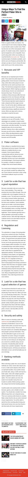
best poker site (15, 57)
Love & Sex (15, 472)
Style (24, 472)
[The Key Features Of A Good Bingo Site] (5, 454)
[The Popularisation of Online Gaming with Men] (5, 438)
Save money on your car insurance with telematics (7, 424)
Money (20, 472)
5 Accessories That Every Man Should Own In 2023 (20, 424)
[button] (26, 2)
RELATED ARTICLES (8, 432)
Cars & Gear (21, 470)
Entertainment (9, 5)
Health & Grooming (7, 472)
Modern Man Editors (7, 17)
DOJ (9, 258)
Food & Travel (14, 470)
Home (3, 5)
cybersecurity (5, 321)
